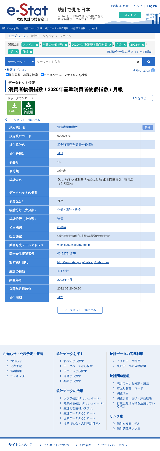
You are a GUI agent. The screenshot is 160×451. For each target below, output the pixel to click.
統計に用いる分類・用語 (133, 383)
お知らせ (16, 361)
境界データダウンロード (80, 418)
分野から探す (72, 376)
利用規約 (85, 444)
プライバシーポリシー (115, 444)
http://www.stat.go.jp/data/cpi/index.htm (83, 262)
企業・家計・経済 (69, 209)
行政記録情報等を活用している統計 (136, 405)
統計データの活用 (33, 28)
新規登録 (152, 14)
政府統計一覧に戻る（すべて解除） (130, 51)
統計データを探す (11, 28)
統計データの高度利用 (56, 28)
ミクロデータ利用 (128, 361)
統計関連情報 (78, 28)
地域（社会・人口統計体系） (82, 423)
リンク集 (93, 28)
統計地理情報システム (78, 408)
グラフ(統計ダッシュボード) (82, 398)
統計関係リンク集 (128, 428)
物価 (60, 218)
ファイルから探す (75, 371)
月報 (60, 153)
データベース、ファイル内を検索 (65, 74)
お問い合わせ (120, 5)
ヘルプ (138, 5)
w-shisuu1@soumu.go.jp (73, 244)
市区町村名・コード (130, 388)
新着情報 (16, 371)
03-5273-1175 (66, 253)
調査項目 (123, 393)
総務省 (61, 227)
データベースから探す (78, 366)
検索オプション (16, 69)
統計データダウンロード (80, 413)
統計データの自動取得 (131, 366)
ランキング (17, 376)
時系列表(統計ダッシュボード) (84, 403)
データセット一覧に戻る (23, 119)
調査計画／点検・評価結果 (134, 398)
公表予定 (16, 366)
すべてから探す (74, 361)
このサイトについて (57, 444)
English (152, 5)
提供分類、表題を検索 (23, 74)
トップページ (17, 36)
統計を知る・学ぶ (128, 423)
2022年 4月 (64, 279)
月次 (60, 297)
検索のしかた (141, 70)
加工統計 (63, 271)
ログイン (130, 14)
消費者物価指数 (67, 127)
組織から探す (72, 381)
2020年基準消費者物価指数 (75, 144)
